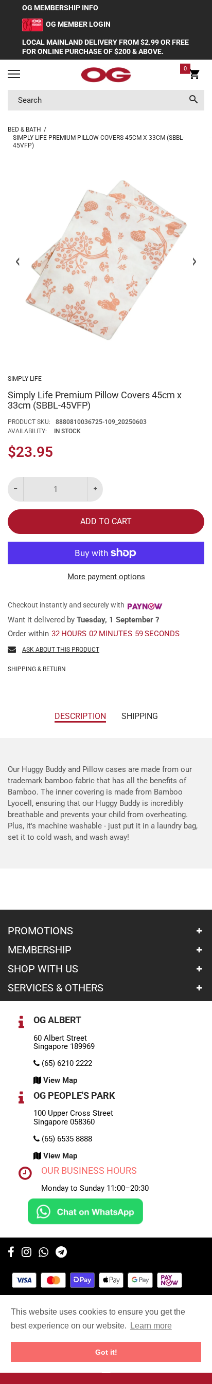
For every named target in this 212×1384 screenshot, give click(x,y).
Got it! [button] (106, 1352)
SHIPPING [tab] (139, 716)
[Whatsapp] (43, 1253)
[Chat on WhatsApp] (85, 1210)
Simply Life (25, 378)
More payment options (106, 576)
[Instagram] (26, 1253)
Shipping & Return (37, 669)
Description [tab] (80, 716)
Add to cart (106, 521)
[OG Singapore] (106, 75)
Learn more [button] (151, 1325)
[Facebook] (11, 1253)
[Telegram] (61, 1253)
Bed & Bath (24, 129)
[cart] (194, 76)
